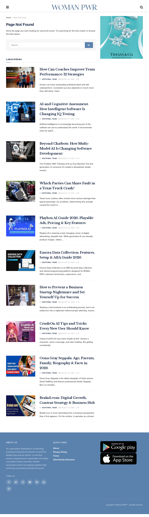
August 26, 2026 (67, 228)
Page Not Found (19, 18)
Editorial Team (49, 79)
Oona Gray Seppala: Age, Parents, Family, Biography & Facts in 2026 (67, 363)
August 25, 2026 (67, 333)
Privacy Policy (60, 452)
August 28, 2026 (67, 79)
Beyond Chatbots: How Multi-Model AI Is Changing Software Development (66, 148)
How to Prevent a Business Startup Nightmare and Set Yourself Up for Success (62, 292)
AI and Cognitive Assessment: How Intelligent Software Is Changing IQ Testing (64, 109)
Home (8, 18)
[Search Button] (89, 45)
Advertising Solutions (64, 459)
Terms (56, 456)
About (56, 448)
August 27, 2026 (67, 119)
